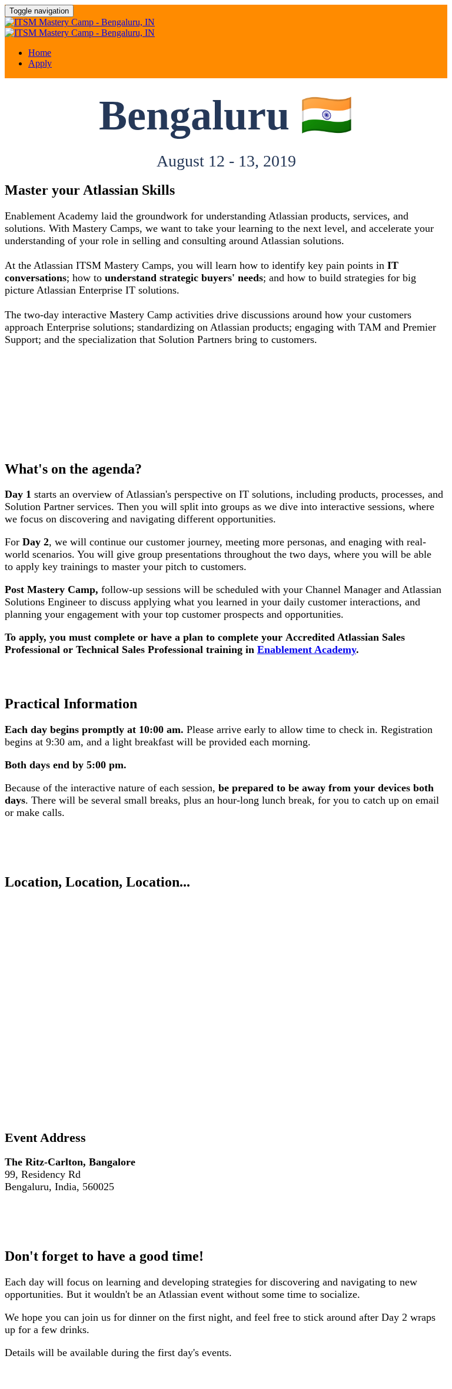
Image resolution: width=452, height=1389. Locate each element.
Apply (40, 63)
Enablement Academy (306, 649)
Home (39, 53)
